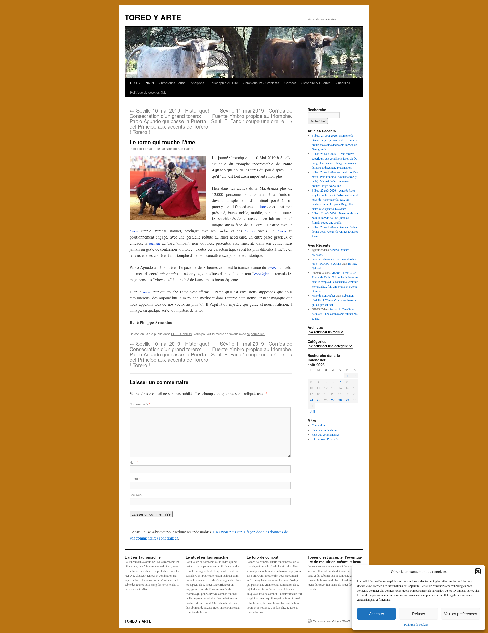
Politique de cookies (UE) (148, 92)
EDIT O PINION (142, 82)
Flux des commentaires (325, 434)
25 (318, 400)
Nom (134, 462)
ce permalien (256, 333)
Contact (290, 82)
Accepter (376, 614)
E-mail (135, 478)
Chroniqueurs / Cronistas (261, 82)
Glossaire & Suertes (316, 82)
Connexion (318, 425)
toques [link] (250, 230)
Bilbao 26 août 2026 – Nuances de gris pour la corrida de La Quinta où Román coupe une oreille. (335, 217)
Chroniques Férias (172, 82)
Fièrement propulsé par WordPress (334, 621)
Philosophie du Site (223, 82)
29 (347, 400)
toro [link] (263, 206)
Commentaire (140, 404)
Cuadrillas (343, 82)
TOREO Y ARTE (153, 17)
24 (311, 400)
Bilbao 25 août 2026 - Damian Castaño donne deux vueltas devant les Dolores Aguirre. (335, 231)
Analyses (197, 82)
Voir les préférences (460, 614)
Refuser (418, 614)
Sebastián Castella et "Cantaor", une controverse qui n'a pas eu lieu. (334, 300)
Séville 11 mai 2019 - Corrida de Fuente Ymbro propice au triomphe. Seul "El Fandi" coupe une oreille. (251, 116)
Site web (136, 495)
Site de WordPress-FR (325, 439)
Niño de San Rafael (179, 148)
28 (340, 400)
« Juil (311, 411)
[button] (477, 571)
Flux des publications (324, 430)
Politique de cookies (416, 624)
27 (333, 400)
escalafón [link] (261, 273)
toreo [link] (134, 230)
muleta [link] (154, 243)
